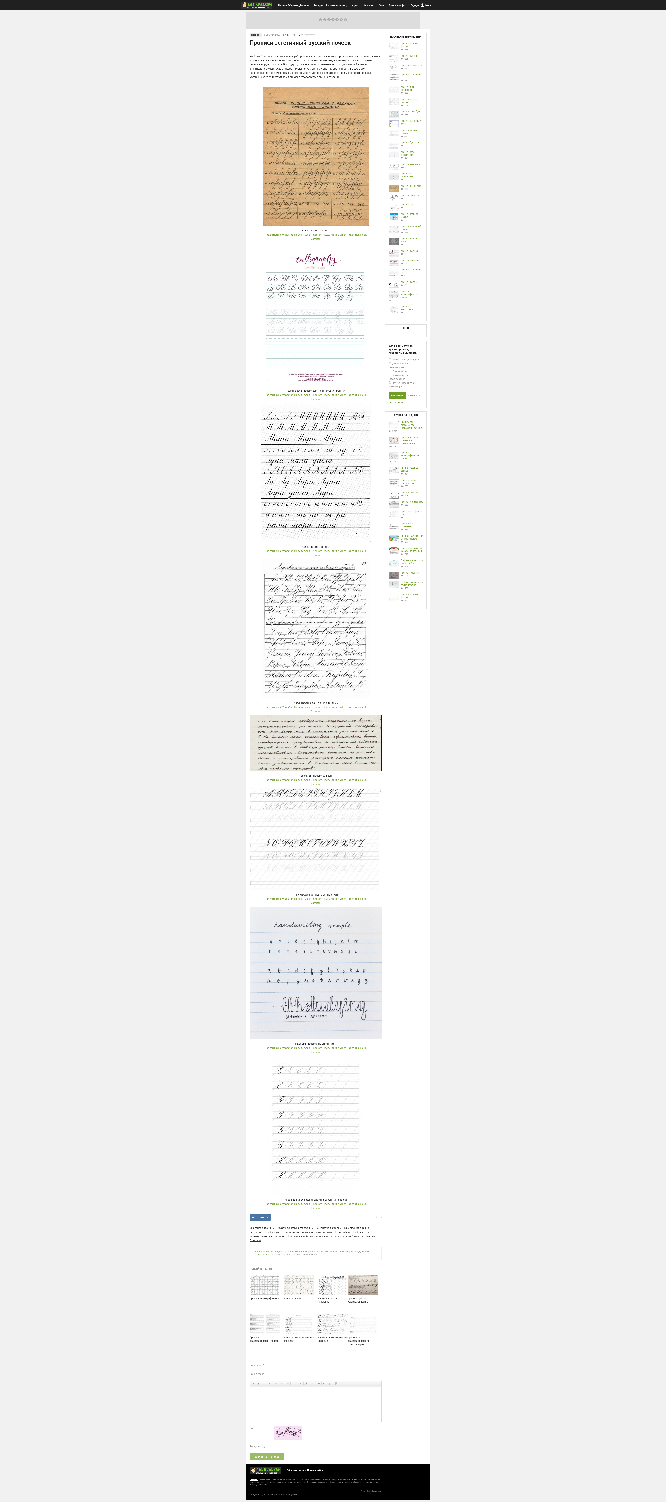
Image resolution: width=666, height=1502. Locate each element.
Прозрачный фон (397, 5)
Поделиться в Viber (334, 235)
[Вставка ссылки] (301, 1383)
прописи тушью (292, 1298)
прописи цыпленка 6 (411, 120)
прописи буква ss (409, 281)
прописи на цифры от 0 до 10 (411, 512)
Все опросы (396, 402)
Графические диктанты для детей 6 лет (412, 561)
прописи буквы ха (409, 250)
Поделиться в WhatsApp (278, 235)
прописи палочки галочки (409, 100)
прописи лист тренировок (407, 88)
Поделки (415, 5)
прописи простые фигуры (409, 45)
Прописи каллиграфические (265, 1298)
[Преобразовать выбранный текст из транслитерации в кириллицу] (330, 1383)
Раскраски (368, 5)
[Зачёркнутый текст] (269, 1383)
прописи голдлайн (410, 572)
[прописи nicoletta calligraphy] (332, 1285)
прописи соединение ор (411, 271)
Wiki (287, 35)
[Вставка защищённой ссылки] (306, 1383)
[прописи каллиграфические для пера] (299, 1324)
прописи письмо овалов (409, 131)
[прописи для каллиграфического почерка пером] (363, 1324)
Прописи (255, 35)
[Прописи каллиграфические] (265, 1285)
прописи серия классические (408, 153)
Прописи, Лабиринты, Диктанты (293, 5)
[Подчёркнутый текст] (264, 1383)
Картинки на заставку (336, 5)
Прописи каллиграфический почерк (264, 1339)
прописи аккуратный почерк (411, 227)
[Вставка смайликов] (294, 1383)
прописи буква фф (410, 142)
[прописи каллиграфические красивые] (332, 1324)
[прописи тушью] (299, 1285)
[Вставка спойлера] (336, 1383)
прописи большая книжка (409, 215)
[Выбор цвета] (312, 1383)
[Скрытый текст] (319, 1383)
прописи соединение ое (411, 76)
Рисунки (354, 5)
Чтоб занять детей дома (405, 359)
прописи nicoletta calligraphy (327, 1299)
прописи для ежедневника (407, 175)
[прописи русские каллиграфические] (363, 1285)
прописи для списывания (407, 525)
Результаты (414, 395)
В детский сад (400, 371)
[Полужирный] (253, 1383)
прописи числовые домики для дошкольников (410, 440)
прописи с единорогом (407, 308)
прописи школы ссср (411, 185)
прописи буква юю (410, 195)
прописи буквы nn (410, 260)
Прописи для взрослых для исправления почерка (411, 424)
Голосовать (397, 395)
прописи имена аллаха (412, 501)
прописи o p (407, 204)
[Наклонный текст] (258, 1383)
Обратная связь (295, 1470)
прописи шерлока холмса (409, 240)
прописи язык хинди (411, 164)
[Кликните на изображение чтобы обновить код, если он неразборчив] (288, 1439)
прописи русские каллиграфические (358, 1299)
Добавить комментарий (267, 1457)
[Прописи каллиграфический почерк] (265, 1324)
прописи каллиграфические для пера (299, 1339)
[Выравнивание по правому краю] (288, 1383)
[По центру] (282, 1383)
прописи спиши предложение (408, 481)
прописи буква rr (409, 55)
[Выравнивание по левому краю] (276, 1383)
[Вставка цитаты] (324, 1383)
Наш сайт (254, 1479)
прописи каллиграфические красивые (332, 1339)
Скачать (315, 239)
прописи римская (409, 492)
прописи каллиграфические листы (410, 294)
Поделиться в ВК (357, 235)
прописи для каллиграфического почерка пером (358, 1340)
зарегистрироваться (264, 1254)
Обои (381, 5)
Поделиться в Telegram (308, 235)
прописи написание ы (411, 65)
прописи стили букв (410, 111)
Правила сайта (315, 1470)
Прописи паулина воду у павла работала (412, 537)
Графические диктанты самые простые (412, 583)
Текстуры (318, 5)
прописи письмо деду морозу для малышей (411, 549)
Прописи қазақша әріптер (409, 469)
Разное (428, 5)
